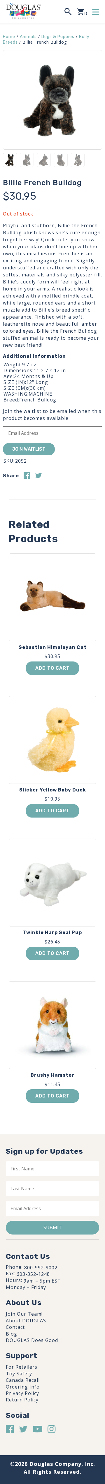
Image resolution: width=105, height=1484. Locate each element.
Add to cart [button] (52, 668)
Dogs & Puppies (57, 36)
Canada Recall (23, 1380)
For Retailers (21, 1367)
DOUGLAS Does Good (32, 1340)
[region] (52, 1432)
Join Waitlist (29, 449)
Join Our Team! (24, 1314)
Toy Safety (19, 1373)
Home (9, 36)
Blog (11, 1334)
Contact (15, 1327)
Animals (28, 36)
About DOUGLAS (26, 1320)
